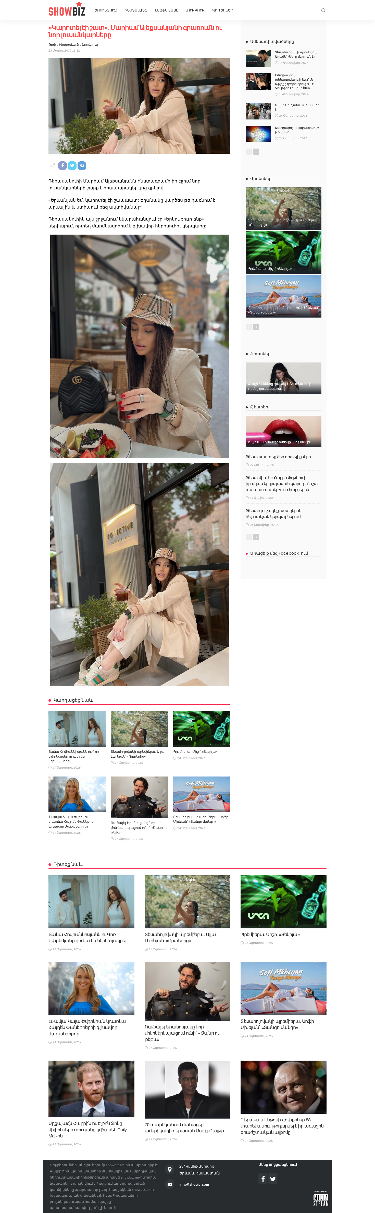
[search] (323, 10)
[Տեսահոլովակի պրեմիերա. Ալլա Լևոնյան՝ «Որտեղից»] (139, 729)
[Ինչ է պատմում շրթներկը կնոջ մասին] (283, 431)
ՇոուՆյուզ (90, 44)
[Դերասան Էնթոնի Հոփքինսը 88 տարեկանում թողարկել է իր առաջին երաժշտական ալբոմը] (284, 1087)
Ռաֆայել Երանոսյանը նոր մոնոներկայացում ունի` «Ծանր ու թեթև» (139, 827)
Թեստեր (259, 407)
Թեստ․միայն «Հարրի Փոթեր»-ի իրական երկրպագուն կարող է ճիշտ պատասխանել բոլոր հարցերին (282, 484)
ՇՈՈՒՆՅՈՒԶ (105, 10)
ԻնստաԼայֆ (135, 10)
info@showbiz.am (194, 1184)
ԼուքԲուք (195, 10)
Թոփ (52, 44)
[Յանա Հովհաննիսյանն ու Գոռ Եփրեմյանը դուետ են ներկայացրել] (77, 729)
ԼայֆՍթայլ (166, 10)
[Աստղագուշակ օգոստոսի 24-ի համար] (258, 134)
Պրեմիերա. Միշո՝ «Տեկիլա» (195, 752)
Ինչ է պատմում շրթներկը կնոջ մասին (279, 442)
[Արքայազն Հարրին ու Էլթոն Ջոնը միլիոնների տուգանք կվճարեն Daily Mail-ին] (91, 1089)
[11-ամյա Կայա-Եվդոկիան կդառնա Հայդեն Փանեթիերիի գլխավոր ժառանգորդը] (77, 794)
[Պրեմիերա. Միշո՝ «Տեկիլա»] (201, 729)
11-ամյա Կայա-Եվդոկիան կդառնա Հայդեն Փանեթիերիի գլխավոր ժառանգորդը (73, 821)
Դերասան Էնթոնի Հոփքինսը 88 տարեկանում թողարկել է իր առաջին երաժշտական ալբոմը (282, 1126)
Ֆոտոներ (260, 354)
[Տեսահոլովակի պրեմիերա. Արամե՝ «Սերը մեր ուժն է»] (258, 58)
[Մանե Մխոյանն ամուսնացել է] (258, 111)
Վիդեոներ (222, 10)
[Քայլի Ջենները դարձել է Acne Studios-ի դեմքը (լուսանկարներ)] (283, 378)
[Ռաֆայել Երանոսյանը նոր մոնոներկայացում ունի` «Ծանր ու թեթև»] (139, 797)
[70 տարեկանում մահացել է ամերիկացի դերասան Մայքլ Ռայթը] (188, 1090)
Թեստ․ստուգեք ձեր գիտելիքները (278, 457)
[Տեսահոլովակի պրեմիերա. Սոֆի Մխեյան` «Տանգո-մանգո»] (201, 794)
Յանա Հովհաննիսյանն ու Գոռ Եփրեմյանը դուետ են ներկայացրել (73, 756)
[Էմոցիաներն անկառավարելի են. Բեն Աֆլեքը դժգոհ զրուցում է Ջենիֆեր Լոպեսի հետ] (258, 81)
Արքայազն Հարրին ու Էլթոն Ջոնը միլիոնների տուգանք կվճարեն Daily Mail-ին (87, 1129)
